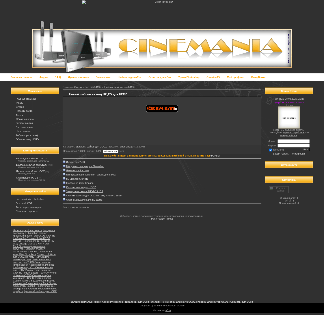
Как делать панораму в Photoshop (34, 231)
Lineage (23, 243)
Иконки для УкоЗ (75, 162)
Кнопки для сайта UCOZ (29, 158)
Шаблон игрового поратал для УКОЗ (32, 260)
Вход (170, 218)
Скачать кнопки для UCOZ (81, 187)
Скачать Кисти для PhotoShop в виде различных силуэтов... (31, 246)
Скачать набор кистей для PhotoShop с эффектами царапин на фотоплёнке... (35, 284)
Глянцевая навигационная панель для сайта (90, 174)
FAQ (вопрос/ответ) (27, 135)
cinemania (125, 146)
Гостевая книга (24, 127)
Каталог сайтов (24, 123)
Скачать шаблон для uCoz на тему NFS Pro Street (94, 195)
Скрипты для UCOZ (27, 177)
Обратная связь (25, 119)
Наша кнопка (23, 131)
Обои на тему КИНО (27, 139)
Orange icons (20, 288)
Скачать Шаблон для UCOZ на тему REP (34, 255)
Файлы (19, 102)
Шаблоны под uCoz (24, 267)
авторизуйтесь (288, 135)
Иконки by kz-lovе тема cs (27, 230)
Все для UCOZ (24, 203)
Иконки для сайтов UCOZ (30, 171)
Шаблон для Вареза (44, 280)
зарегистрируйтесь (293, 132)
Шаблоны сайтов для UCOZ (31, 165)
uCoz (168, 310)
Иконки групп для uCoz (38, 270)
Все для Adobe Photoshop (30, 199)
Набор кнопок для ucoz (41, 264)
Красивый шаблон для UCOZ (40, 291)
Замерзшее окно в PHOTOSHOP (84, 191)
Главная (67, 87)
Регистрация (158, 218)
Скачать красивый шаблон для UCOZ (30, 234)
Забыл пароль (281, 153)
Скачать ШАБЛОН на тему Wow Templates (32, 252)
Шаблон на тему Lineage (79, 183)
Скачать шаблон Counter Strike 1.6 (32, 279)
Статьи (20, 107)
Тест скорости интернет (29, 207)
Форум (19, 115)
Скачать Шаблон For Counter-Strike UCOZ (34, 237)
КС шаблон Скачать (77, 178)
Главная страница (26, 98)
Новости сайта (24, 111)
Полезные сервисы (26, 211)
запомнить (279, 149)
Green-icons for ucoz (77, 170)
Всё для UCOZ (93, 87)
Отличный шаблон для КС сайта (84, 199)
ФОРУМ (215, 155)
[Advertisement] (116, 133)
